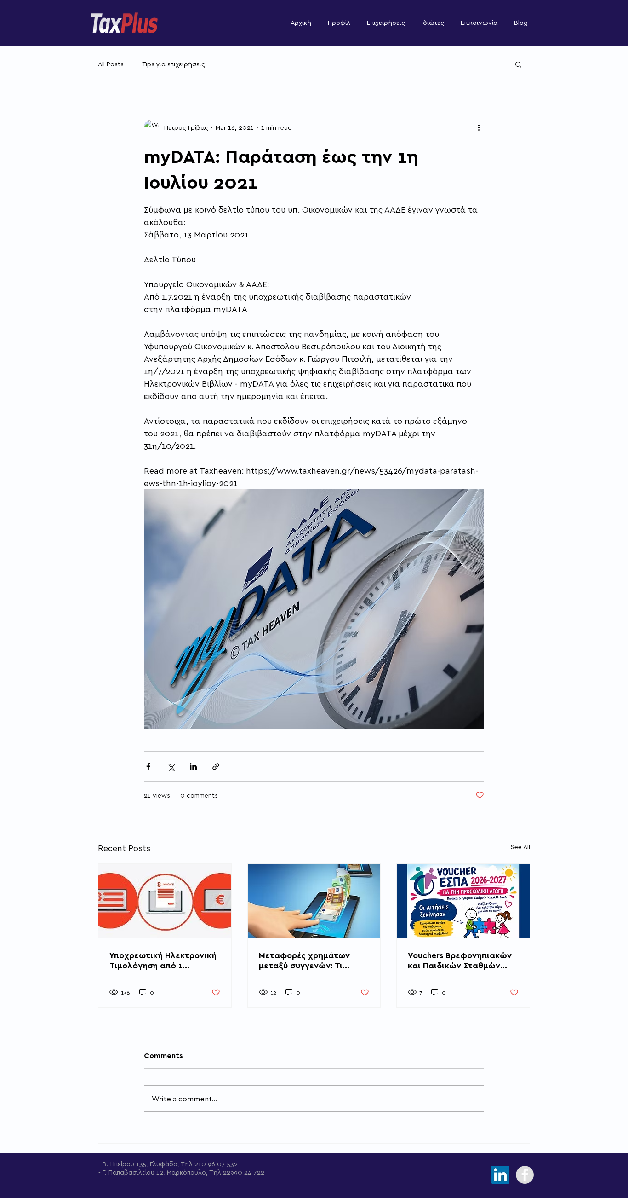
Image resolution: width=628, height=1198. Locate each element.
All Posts (111, 64)
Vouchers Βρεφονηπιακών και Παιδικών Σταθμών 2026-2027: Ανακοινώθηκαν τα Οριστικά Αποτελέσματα (460, 960)
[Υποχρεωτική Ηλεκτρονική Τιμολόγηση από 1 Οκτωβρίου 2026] (164, 901)
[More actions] (478, 127)
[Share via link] (215, 766)
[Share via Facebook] (148, 766)
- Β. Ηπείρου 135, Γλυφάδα (137, 1164)
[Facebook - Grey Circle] (525, 1175)
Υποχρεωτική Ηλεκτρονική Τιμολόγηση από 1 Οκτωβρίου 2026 (163, 960)
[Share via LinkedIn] (193, 766)
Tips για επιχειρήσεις (173, 64)
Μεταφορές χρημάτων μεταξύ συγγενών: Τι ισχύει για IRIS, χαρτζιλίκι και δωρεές (311, 960)
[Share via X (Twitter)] (170, 766)
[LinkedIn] (500, 1175)
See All (520, 847)
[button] (518, 64)
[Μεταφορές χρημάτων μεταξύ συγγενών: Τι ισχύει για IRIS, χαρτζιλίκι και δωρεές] (314, 901)
